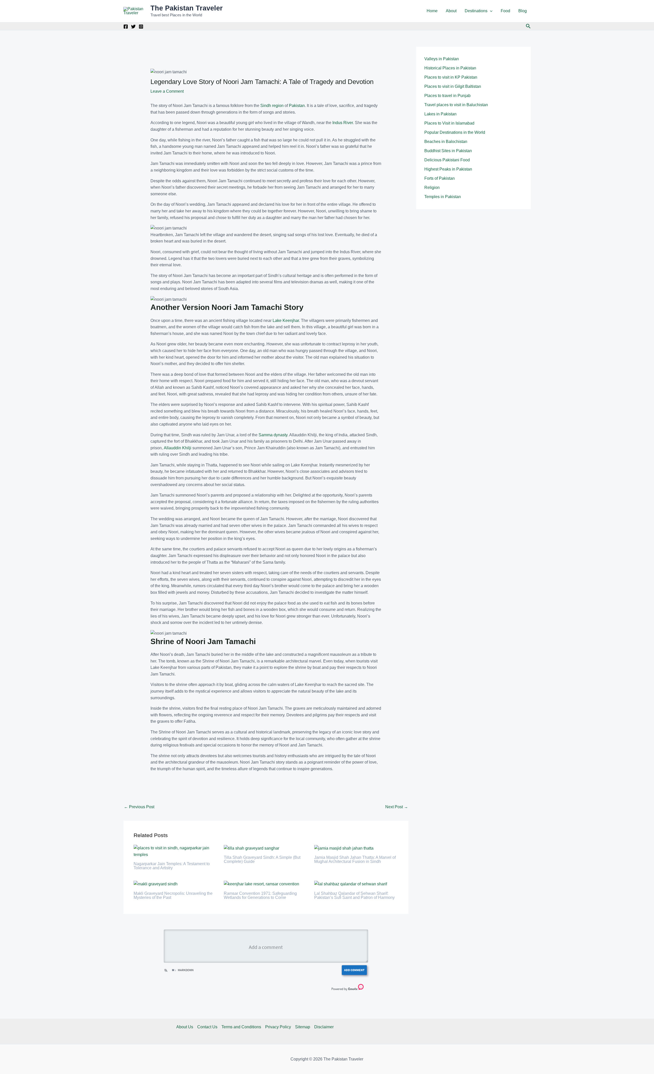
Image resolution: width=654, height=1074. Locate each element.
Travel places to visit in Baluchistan (456, 105)
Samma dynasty (273, 435)
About (451, 11)
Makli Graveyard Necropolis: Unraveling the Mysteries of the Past (173, 895)
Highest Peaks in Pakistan (448, 169)
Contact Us (207, 1027)
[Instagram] (141, 26)
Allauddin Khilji (177, 448)
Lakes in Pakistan (440, 114)
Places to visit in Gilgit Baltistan (452, 86)
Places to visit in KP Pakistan (450, 77)
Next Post (396, 807)
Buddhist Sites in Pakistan (448, 151)
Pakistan (297, 105)
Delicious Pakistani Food (447, 160)
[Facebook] (125, 26)
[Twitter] (133, 26)
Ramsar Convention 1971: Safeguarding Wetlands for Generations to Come (260, 895)
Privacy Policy (278, 1027)
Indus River (342, 122)
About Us (184, 1027)
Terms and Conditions (241, 1027)
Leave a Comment (167, 91)
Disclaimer (324, 1027)
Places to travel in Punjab (447, 95)
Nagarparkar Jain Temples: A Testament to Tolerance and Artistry (172, 866)
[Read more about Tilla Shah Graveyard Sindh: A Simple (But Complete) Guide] (251, 848)
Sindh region (272, 105)
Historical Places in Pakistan (450, 68)
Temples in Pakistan (442, 197)
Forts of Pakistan (439, 178)
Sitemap (302, 1027)
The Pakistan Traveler (186, 8)
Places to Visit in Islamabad (449, 123)
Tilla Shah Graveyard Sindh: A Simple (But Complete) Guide (262, 859)
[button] (490, 11)
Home (432, 11)
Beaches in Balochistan (445, 141)
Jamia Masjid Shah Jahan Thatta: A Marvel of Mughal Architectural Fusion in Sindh (355, 859)
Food (505, 11)
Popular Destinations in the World (454, 132)
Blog (522, 11)
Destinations (476, 11)
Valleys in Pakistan (441, 59)
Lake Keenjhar (286, 320)
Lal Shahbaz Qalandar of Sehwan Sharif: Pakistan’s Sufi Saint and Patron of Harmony (354, 895)
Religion (432, 187)
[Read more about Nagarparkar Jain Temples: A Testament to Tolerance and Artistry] (176, 851)
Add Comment (354, 970)
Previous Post (139, 807)
